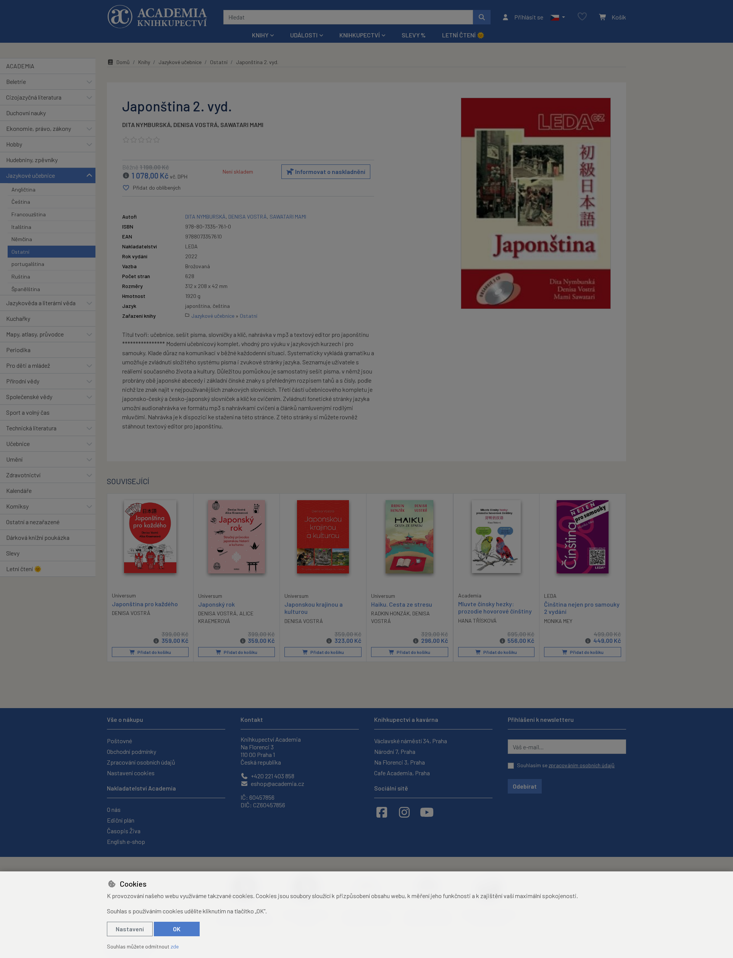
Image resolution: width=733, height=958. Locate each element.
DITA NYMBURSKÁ (146, 124)
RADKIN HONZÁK (390, 613)
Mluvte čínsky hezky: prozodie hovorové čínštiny (495, 607)
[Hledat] (482, 17)
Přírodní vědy (22, 381)
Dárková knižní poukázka (37, 537)
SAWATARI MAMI (241, 124)
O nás (114, 809)
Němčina (21, 239)
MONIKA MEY (558, 621)
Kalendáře (19, 490)
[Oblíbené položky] (582, 17)
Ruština (20, 276)
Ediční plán (120, 820)
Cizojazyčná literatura (33, 97)
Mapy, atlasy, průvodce (35, 334)
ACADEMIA (20, 65)
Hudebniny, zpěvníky (32, 159)
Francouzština (28, 214)
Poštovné (119, 740)
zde (175, 946)
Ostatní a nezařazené (33, 521)
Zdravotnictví (23, 474)
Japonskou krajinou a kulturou (313, 608)
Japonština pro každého (145, 603)
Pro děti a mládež (28, 365)
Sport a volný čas (28, 412)
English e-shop (126, 841)
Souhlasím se (566, 765)
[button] (557, 17)
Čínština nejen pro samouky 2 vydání (582, 608)
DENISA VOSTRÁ (195, 124)
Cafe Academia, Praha (402, 772)
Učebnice (18, 443)
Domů (123, 62)
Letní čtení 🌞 (463, 35)
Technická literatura (31, 428)
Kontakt (252, 719)
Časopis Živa (123, 830)
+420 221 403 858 (272, 775)
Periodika (18, 349)
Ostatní (20, 251)
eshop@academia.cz (277, 783)
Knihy (144, 62)
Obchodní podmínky (131, 751)
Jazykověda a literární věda (41, 302)
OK (177, 928)
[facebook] (381, 812)
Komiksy (17, 506)
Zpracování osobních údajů (141, 762)
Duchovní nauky (26, 112)
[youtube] (426, 812)
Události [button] (304, 35)
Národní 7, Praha (394, 751)
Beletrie (16, 81)
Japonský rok (216, 604)
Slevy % (414, 35)
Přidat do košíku (154, 652)
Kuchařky (18, 318)
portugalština (27, 264)
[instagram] (404, 812)
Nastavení (130, 928)
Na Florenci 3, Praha (399, 762)
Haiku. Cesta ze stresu (401, 604)
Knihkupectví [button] (359, 35)
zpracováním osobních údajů (582, 765)
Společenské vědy (29, 396)
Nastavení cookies (131, 772)
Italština (21, 227)
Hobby (14, 144)
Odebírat (525, 786)
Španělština (25, 289)
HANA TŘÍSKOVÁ (477, 620)
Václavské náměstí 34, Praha (410, 740)
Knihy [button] (260, 35)
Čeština (20, 201)
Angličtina (23, 189)
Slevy (12, 553)
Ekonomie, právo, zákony (38, 128)
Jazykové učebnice (30, 175)
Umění (14, 459)
